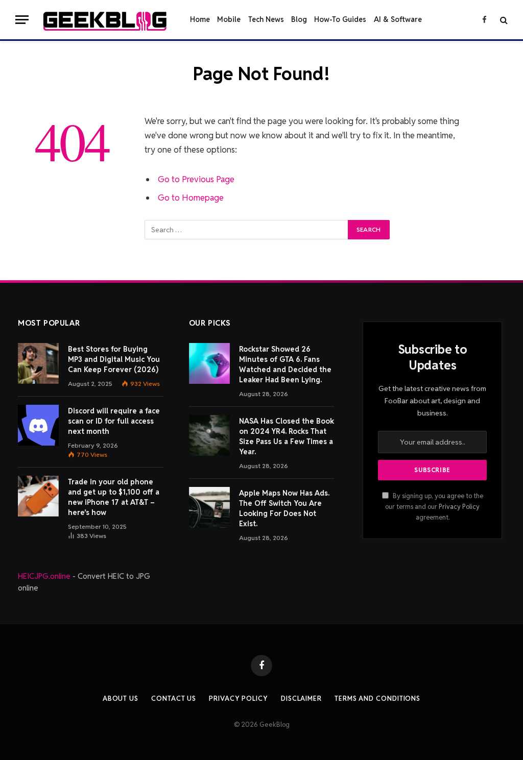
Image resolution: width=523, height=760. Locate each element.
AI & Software (398, 19)
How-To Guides (340, 19)
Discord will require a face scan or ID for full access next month (114, 421)
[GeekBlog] (105, 20)
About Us (120, 698)
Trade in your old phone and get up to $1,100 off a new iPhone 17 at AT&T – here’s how (113, 497)
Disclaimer (301, 698)
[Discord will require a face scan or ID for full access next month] (38, 425)
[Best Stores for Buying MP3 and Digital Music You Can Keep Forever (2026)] (38, 363)
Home (200, 19)
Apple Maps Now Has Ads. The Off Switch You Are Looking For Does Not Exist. (284, 508)
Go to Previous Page (196, 179)
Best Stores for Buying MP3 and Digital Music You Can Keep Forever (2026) (114, 359)
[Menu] (22, 19)
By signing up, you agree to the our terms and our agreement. (434, 507)
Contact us (173, 698)
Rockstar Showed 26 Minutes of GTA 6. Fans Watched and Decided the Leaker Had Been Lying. (285, 364)
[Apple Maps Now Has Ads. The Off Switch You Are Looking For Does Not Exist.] (209, 507)
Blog (299, 19)
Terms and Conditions (377, 698)
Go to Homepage (191, 197)
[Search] (503, 19)
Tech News (266, 19)
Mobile (229, 19)
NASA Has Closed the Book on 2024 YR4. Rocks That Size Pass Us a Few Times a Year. (286, 436)
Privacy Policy (459, 506)
